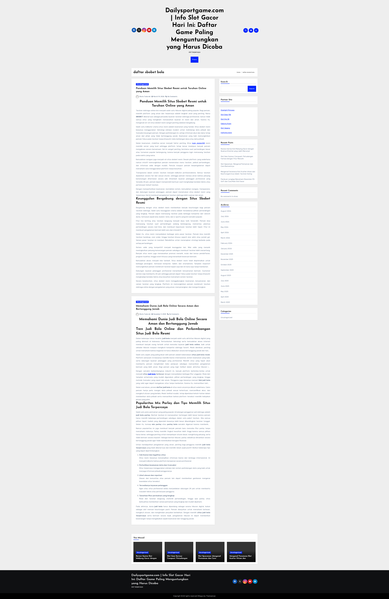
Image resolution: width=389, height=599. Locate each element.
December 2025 (227, 254)
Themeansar (210, 596)
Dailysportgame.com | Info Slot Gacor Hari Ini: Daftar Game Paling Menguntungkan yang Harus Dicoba (160, 579)
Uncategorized (142, 84)
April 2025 (225, 297)
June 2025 (225, 286)
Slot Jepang (225, 128)
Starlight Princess (227, 110)
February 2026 (226, 243)
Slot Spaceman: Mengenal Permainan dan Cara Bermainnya (209, 558)
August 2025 (226, 275)
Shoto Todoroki (145, 96)
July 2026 (225, 216)
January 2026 (226, 249)
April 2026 (225, 232)
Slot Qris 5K (225, 119)
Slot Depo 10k (226, 115)
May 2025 (224, 291)
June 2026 (225, 222)
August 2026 (226, 211)
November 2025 (227, 259)
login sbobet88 (198, 143)
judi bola (152, 374)
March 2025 (225, 302)
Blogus (200, 596)
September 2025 (227, 270)
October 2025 (226, 265)
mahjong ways (226, 133)
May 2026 (224, 227)
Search (224, 82)
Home (194, 59)
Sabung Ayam (226, 124)
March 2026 (225, 238)
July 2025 (225, 281)
